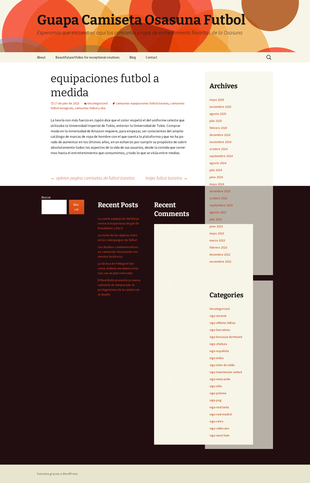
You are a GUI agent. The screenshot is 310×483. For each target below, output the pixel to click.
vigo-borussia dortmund (225, 337)
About (41, 57)
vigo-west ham (219, 435)
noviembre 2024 (220, 142)
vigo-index (216, 358)
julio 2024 (215, 170)
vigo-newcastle (219, 379)
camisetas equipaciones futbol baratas (142, 103)
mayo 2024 (216, 184)
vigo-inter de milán (222, 365)
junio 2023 (216, 226)
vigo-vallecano (219, 428)
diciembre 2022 (219, 254)
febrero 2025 (218, 128)
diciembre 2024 (219, 135)
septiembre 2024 (221, 156)
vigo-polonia (217, 393)
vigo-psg (215, 400)
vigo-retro (216, 421)
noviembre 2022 (220, 261)
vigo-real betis (219, 407)
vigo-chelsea (218, 344)
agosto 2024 (217, 163)
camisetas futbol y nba (90, 108)
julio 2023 (215, 219)
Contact (151, 57)
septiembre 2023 (221, 205)
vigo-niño (215, 386)
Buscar (46, 197)
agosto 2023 (217, 212)
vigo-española (219, 351)
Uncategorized (97, 103)
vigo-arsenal (217, 316)
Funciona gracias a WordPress (57, 474)
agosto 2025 (217, 114)
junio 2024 (216, 177)
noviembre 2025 (220, 107)
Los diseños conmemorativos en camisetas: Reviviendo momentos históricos (118, 252)
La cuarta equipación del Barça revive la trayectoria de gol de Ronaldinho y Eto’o (118, 223)
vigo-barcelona (219, 330)
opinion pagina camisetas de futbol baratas (93, 178)
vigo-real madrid (220, 414)
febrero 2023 (218, 247)
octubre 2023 (218, 198)
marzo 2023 (217, 240)
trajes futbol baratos (166, 178)
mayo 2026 (216, 100)
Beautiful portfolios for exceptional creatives (87, 57)
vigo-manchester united (225, 372)
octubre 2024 (218, 149)
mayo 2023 (216, 233)
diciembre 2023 (219, 191)
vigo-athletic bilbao (222, 323)
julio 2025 (215, 121)
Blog (132, 57)
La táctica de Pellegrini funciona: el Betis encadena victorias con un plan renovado (118, 268)
